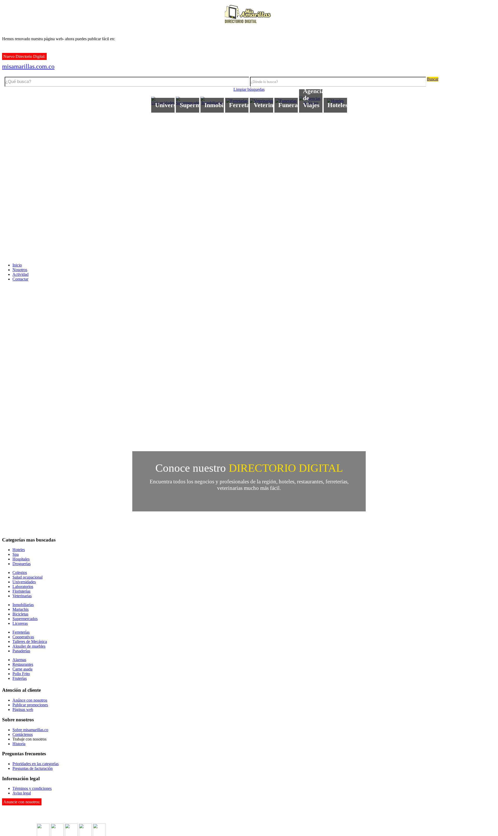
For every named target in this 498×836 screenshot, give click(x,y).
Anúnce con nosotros (29, 700)
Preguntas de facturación (32, 768)
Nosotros (19, 270)
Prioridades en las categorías (35, 764)
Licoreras (20, 623)
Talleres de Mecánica (29, 641)
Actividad (20, 274)
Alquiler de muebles (28, 646)
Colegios (19, 572)
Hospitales (21, 559)
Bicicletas (20, 614)
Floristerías (21, 591)
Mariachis (20, 609)
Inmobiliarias (23, 604)
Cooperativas (23, 637)
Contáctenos (22, 734)
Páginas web (22, 709)
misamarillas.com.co (28, 66)
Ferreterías (21, 632)
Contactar (20, 279)
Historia (18, 744)
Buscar (432, 79)
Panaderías (21, 651)
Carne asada (22, 669)
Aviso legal (21, 793)
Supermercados (25, 618)
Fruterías (19, 678)
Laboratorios (22, 586)
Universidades (24, 582)
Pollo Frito (21, 673)
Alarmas (19, 659)
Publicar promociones (30, 705)
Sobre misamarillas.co (30, 730)
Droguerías (21, 563)
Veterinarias (22, 596)
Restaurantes (22, 664)
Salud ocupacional (27, 577)
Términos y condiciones (32, 788)
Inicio (17, 265)
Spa (15, 554)
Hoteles (18, 549)
